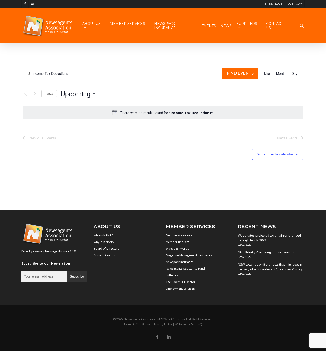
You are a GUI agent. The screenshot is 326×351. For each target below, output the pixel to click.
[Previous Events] (25, 94)
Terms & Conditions (137, 324)
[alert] (163, 112)
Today (49, 93)
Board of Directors (106, 249)
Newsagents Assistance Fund (185, 269)
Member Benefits (177, 242)
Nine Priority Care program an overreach (267, 252)
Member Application (180, 235)
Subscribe (77, 276)
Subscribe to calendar (275, 154)
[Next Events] (35, 94)
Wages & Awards (177, 249)
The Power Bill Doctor (180, 282)
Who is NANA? (103, 235)
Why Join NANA (104, 242)
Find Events (240, 73)
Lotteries (172, 275)
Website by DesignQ (188, 324)
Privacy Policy (163, 324)
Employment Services (180, 289)
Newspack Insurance (180, 262)
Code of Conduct (105, 255)
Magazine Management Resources (189, 255)
